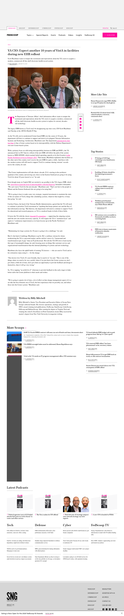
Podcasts (62, 35)
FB (103, 609)
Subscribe (111, 35)
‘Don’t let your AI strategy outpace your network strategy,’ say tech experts (76, 516)
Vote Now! (49, 613)
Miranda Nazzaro (94, 371)
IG (112, 609)
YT (115, 609)
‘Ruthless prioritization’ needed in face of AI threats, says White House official (104, 203)
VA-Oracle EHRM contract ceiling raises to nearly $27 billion (104, 188)
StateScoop (58, 28)
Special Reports (42, 35)
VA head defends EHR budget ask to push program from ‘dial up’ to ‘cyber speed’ (100, 333)
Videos (70, 35)
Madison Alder (102, 208)
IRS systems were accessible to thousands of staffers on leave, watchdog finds (105, 217)
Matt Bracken (101, 165)
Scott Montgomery (103, 179)
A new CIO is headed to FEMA (103, 515)
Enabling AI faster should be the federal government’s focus (105, 174)
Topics (29, 35)
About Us (10, 604)
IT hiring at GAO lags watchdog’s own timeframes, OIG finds (105, 160)
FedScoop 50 (90, 35)
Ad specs (105, 597)
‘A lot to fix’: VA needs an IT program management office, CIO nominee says (50, 356)
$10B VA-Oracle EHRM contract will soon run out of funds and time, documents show (53, 332)
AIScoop (22, 28)
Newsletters (106, 589)
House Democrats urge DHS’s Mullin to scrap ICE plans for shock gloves (103, 102)
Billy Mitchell (13, 64)
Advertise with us (108, 593)
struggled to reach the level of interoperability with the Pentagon (33, 184)
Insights (79, 35)
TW (106, 609)
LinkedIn (109, 609)
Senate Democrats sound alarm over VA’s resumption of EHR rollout (100, 367)
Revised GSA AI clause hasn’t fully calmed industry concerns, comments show (102, 114)
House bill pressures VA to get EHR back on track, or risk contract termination (101, 355)
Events (53, 35)
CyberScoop (46, 28)
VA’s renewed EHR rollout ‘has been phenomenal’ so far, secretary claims (99, 344)
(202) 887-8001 (106, 605)
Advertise (105, 28)
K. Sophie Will (97, 119)
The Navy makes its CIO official (47, 515)
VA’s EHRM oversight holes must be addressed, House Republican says (48, 344)
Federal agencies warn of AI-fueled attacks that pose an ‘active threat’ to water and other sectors (20, 516)
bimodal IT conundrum (38, 216)
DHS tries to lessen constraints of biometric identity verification (105, 231)
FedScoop (12, 28)
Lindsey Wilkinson (99, 106)
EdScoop (69, 28)
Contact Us (106, 601)
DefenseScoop (33, 28)
